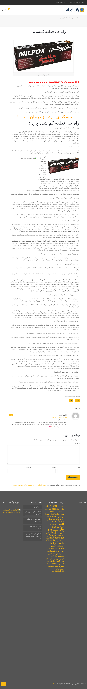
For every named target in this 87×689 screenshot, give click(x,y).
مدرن (48, 548)
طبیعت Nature (57, 543)
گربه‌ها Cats (51, 566)
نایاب (56, 551)
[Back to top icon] (3, 684)
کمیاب (61, 566)
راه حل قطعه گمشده (66, 18)
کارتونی (56, 559)
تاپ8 (54, 684)
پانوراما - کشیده (55, 556)
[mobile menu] (17, 10)
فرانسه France (54, 548)
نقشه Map (61, 554)
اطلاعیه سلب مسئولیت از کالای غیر (33, 513)
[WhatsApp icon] (16, 2)
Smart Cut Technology (54, 514)
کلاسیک (50, 561)
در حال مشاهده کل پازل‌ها (56, 529)
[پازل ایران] (75, 10)
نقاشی (51, 550)
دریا (49, 533)
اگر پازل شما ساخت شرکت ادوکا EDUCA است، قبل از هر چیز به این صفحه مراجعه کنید (54, 82)
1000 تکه (51, 506)
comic (60, 512)
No (71, 400)
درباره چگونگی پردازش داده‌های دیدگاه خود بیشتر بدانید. (29, 485)
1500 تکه (60, 509)
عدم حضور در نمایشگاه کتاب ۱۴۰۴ (34, 520)
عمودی (60, 545)
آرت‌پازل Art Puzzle (55, 516)
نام (78, 467)
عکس (53, 545)
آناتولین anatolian (58, 519)
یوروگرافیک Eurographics (58, 569)
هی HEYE (54, 554)
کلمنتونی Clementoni (55, 563)
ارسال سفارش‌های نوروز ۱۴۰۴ (33, 528)
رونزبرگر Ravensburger (55, 536)
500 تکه (60, 506)
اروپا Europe (52, 521)
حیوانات (56, 527)
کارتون (62, 559)
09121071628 (60, 2)
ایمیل (53, 467)
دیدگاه (77, 443)
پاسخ (11, 415)
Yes (78, 400)
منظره (61, 551)
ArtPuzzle (53, 511)
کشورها (56, 561)
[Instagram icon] (10, 2)
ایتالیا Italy (54, 524)
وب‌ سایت (28, 467)
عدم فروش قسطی (35, 507)
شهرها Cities (53, 540)
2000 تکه (52, 509)
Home (79, 18)
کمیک (56, 566)
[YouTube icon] (13, 2)
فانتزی (61, 548)
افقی (61, 524)
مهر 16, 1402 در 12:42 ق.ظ (59, 417)
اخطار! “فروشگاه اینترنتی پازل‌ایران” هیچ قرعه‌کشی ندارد (33, 536)
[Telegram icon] (7, 2)
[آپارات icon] (4, 2)
